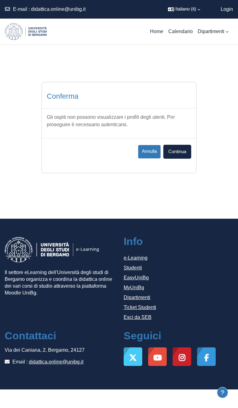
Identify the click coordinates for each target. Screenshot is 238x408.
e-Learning (136, 257)
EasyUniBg (136, 277)
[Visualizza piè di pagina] (222, 392)
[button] (184, 9)
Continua (177, 151)
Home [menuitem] (156, 31)
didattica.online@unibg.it (58, 9)
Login (227, 9)
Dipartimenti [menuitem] (211, 31)
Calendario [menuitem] (180, 31)
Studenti (133, 267)
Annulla (149, 151)
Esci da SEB (138, 317)
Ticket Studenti (140, 307)
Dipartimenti (137, 297)
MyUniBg (134, 287)
